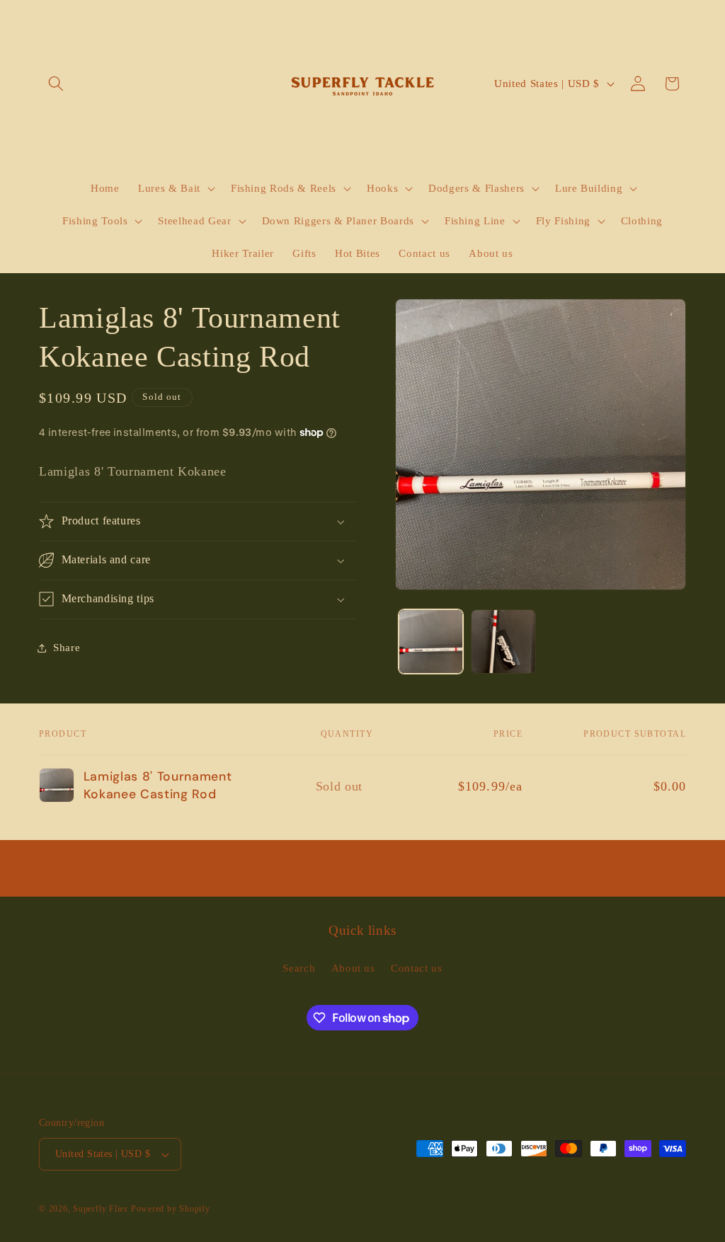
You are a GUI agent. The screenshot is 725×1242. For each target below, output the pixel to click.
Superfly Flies (100, 1209)
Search (298, 968)
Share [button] (66, 647)
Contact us (417, 968)
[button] (56, 83)
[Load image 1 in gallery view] (431, 641)
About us (353, 968)
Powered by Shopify (170, 1209)
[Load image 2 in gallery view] (503, 641)
